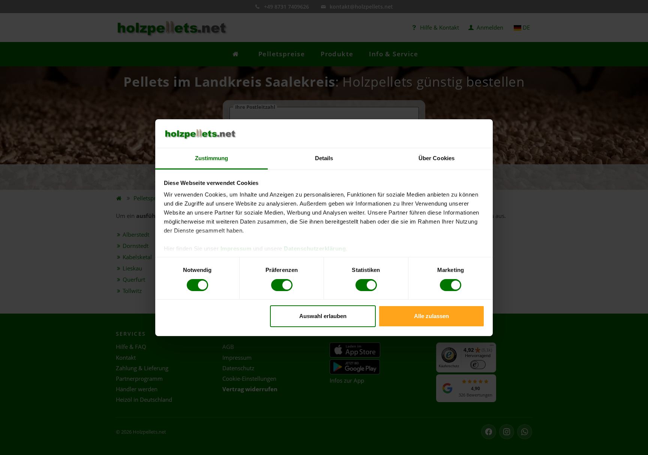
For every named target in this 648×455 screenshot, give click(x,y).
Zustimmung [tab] (211, 158)
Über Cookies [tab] (436, 158)
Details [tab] (324, 158)
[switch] (281, 285)
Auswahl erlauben (322, 316)
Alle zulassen (431, 316)
